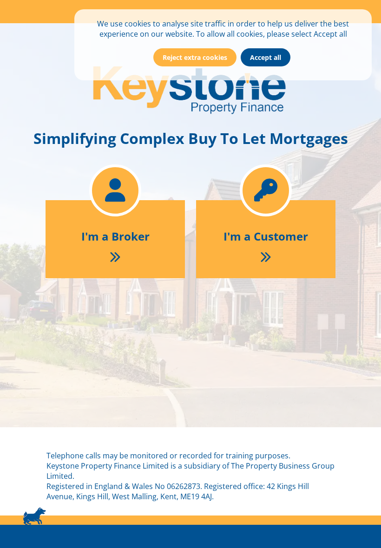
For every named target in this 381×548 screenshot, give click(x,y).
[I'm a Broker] (116, 153)
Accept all (265, 57)
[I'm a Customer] (265, 153)
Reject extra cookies (195, 57)
